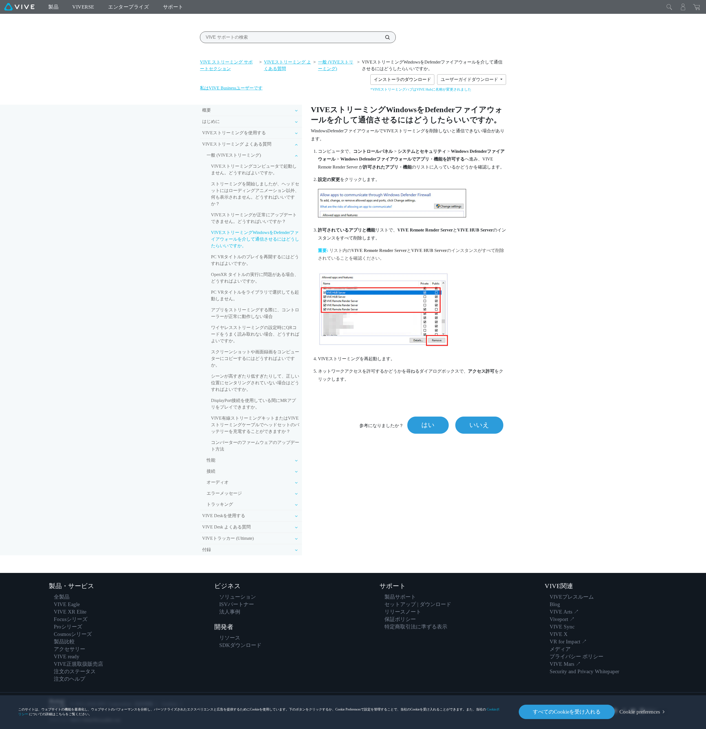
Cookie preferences (639, 712)
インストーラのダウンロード (402, 79)
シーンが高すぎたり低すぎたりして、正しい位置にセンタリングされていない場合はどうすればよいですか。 (255, 383)
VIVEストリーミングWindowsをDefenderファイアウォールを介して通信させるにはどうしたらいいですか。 (255, 239)
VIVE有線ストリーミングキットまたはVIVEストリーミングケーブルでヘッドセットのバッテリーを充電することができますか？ (255, 425)
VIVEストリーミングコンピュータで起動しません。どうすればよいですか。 (254, 169)
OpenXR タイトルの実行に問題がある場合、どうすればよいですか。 (255, 277)
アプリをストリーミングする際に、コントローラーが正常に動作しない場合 (255, 313)
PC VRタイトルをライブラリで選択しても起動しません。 (255, 295)
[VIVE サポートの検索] (384, 37)
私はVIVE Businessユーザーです (231, 88)
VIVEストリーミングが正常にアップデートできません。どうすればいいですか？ (254, 218)
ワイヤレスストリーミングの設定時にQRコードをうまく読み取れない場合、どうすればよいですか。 (255, 334)
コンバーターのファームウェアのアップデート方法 (255, 445)
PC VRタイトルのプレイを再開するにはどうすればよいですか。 (255, 260)
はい (428, 425)
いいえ (479, 425)
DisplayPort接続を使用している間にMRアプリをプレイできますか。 (253, 403)
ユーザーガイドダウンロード (470, 79)
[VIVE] (19, 7)
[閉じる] (669, 7)
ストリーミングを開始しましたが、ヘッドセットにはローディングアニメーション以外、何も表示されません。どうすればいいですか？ (255, 193)
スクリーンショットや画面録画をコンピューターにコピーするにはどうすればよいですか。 (255, 358)
